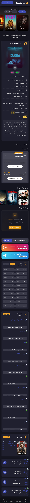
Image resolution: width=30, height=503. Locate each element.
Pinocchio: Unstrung (22, 28)
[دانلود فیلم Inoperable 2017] (12, 197)
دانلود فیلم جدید (15, 35)
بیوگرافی (21, 273)
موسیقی (8, 302)
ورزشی (21, 306)
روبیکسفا (24, 35)
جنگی (21, 282)
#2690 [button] (12, 112)
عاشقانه (21, 290)
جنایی (8, 277)
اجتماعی (21, 269)
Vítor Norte (21, 105)
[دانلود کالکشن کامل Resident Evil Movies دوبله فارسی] (22, 448)
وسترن (8, 306)
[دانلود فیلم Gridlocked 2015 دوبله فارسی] (23, 197)
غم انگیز (21, 294)
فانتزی (8, 294)
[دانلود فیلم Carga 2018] (15, 57)
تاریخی (8, 273)
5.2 (21, 117)
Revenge (10, 28)
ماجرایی (8, 298)
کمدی (21, 298)
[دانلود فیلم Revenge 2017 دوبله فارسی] (10, 23)
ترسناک (21, 277)
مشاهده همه (6, 314)
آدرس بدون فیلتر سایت (15, 240)
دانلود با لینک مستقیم (14, 166)
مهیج (21, 302)
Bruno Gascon (16, 100)
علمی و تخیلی (8, 290)
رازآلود (8, 286)
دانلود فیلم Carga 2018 (16, 44)
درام (21, 286)
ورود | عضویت (8, 3)
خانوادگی (8, 282)
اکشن (8, 269)
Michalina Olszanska (8, 103)
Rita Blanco (17, 103)
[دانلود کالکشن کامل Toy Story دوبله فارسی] (11, 448)
